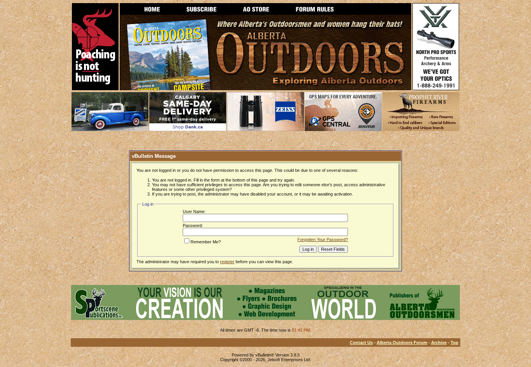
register (227, 261)
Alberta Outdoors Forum (402, 342)
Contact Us (361, 342)
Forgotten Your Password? (322, 239)
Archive (439, 342)
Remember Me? (205, 241)
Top (454, 342)
